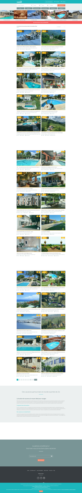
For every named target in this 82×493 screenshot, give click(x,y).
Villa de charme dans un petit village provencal (24, 253)
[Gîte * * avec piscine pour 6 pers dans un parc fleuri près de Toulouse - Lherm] (29, 158)
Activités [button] (61, 8)
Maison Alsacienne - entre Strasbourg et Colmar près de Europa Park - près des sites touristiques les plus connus (59, 89)
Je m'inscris (41, 460)
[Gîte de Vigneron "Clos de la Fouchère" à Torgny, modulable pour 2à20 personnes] (53, 321)
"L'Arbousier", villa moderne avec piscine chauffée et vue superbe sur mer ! (29, 111)
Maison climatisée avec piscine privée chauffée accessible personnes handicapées (30, 287)
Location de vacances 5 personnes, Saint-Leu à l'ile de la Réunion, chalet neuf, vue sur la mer (32, 309)
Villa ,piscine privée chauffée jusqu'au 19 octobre (49, 111)
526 (30, 379)
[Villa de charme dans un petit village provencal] (29, 244)
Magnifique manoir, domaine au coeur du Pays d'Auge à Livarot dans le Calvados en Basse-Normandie (58, 309)
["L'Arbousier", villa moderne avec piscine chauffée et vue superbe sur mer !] (29, 102)
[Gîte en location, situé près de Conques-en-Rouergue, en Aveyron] (53, 37)
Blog (54, 470)
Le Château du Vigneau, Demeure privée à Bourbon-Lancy (51, 253)
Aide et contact (46, 470)
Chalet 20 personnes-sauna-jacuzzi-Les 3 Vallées (25, 188)
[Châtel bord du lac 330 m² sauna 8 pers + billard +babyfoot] (34, 14)
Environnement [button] (44, 8)
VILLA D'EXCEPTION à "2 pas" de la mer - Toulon (25, 231)
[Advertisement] (76, 38)
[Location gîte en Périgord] (53, 222)
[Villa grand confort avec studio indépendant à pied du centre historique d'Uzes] (29, 80)
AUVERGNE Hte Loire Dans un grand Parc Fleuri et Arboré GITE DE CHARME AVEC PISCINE (32, 132)
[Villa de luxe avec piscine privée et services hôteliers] (7, 14)
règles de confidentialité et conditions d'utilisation (68, 489)
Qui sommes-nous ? (33, 470)
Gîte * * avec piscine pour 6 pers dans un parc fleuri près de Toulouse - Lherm (29, 167)
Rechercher (62, 5)
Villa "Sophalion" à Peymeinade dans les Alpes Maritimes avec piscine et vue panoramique (31, 68)
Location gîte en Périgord (45, 231)
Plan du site (50, 470)
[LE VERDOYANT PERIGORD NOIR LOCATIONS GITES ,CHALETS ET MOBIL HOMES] (53, 179)
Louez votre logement (49, 1)
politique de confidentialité (38, 485)
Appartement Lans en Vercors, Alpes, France (24, 330)
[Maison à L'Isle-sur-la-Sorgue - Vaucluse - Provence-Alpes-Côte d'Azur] (53, 201)
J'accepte (41, 491)
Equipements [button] (53, 8)
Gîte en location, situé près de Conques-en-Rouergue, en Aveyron (52, 46)
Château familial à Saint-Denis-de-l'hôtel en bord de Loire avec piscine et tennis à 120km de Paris (32, 210)
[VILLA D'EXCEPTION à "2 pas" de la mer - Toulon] (29, 222)
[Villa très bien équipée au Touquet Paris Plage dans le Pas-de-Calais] (20, 14)
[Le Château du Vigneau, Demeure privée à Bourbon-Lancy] (53, 244)
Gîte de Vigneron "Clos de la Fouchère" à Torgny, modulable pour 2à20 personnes (54, 330)
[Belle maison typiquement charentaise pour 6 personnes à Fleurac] (53, 364)
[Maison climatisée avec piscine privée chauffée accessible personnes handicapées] (29, 278)
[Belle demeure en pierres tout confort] (29, 364)
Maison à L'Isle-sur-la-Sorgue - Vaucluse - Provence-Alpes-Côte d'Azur (52, 210)
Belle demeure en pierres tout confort (23, 373)
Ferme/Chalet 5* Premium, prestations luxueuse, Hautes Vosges (52, 132)
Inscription (57, 1)
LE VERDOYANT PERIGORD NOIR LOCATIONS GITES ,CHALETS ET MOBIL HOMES (55, 188)
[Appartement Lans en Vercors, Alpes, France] (29, 321)
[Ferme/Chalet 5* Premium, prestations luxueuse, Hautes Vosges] (53, 123)
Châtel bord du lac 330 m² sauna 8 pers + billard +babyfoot (26, 46)
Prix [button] (20, 8)
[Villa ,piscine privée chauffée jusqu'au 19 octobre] (53, 102)
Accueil (28, 470)
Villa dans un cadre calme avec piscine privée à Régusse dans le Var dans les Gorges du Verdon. (32, 352)
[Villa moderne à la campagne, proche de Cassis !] (48, 14)
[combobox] (53, 5)
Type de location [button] (36, 8)
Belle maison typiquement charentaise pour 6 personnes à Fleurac (52, 373)
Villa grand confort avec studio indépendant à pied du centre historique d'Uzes (30, 89)
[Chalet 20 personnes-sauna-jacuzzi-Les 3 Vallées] (29, 179)
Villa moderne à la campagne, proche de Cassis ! (49, 167)
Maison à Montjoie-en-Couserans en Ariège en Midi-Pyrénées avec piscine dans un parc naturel (57, 352)
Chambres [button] (28, 8)
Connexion (63, 1)
